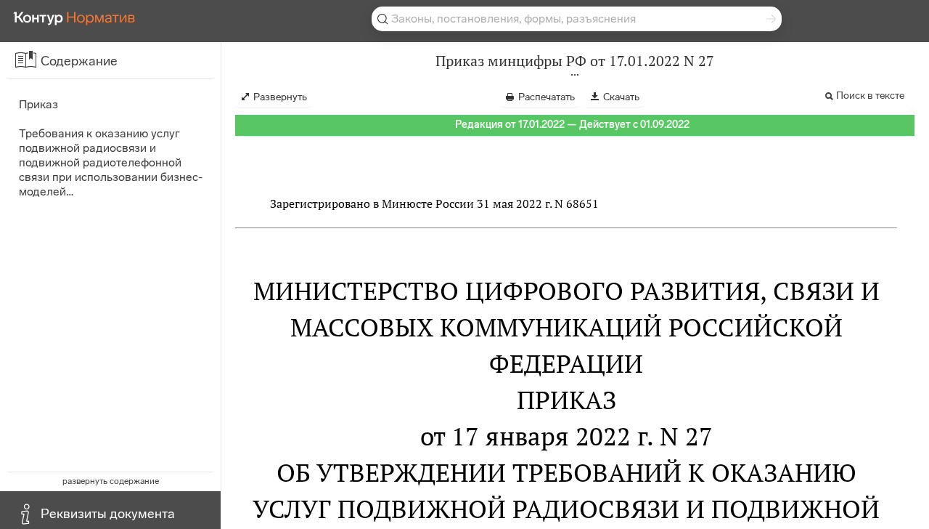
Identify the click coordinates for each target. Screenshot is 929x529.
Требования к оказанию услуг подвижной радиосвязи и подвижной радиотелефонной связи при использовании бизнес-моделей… (110, 162)
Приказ (38, 104)
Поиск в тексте (870, 95)
